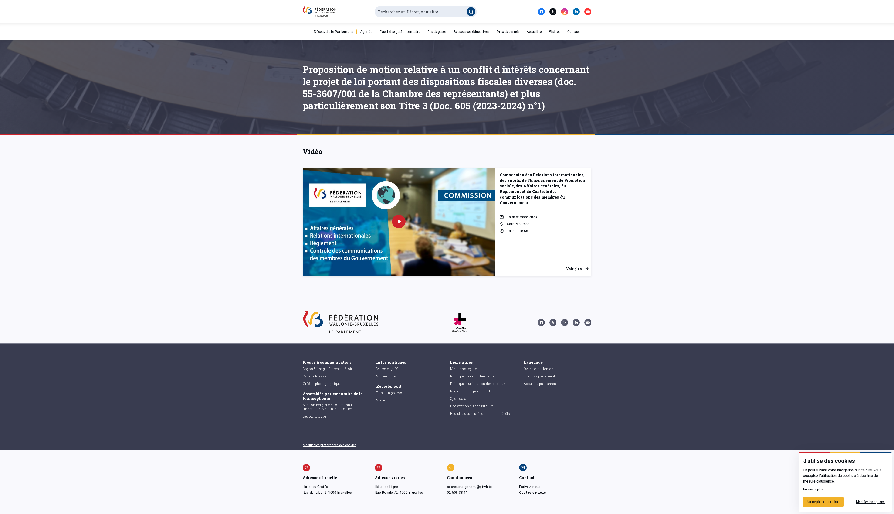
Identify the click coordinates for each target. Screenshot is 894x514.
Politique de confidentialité (472, 376)
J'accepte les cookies (823, 502)
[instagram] (564, 11)
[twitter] (552, 11)
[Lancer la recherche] (471, 11)
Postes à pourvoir (390, 393)
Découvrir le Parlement (333, 31)
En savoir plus (813, 489)
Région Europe (315, 416)
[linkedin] (576, 11)
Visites (554, 31)
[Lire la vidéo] (399, 221)
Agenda (366, 31)
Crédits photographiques (322, 383)
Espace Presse (314, 376)
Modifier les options (870, 502)
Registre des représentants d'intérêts (480, 413)
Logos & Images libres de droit (327, 369)
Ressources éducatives (472, 31)
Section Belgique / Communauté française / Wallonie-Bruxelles (329, 407)
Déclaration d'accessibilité (472, 406)
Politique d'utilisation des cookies (478, 383)
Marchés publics (389, 369)
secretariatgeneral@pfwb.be (470, 487)
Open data (458, 398)
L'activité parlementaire (399, 31)
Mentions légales (464, 369)
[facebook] (541, 11)
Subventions (386, 376)
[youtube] (587, 11)
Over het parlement (539, 369)
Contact (573, 31)
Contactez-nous (532, 492)
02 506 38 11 (457, 492)
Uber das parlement (539, 376)
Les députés (437, 31)
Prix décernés (508, 31)
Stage (380, 400)
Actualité (534, 31)
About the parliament (540, 383)
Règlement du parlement (470, 391)
